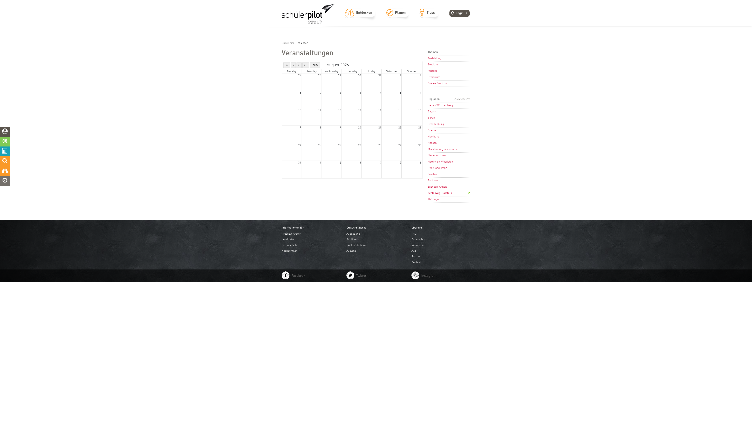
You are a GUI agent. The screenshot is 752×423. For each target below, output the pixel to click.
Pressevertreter (291, 233)
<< (286, 65)
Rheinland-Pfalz (437, 168)
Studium (433, 64)
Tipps (428, 17)
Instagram (429, 275)
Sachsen (433, 180)
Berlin (431, 118)
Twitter (361, 275)
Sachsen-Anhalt (437, 186)
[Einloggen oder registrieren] (5, 132)
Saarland (433, 174)
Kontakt (416, 262)
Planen (397, 17)
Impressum (418, 245)
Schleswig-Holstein (440, 193)
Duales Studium (437, 83)
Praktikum (434, 77)
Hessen (432, 143)
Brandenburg (436, 124)
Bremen (432, 130)
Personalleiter (290, 245)
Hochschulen (289, 250)
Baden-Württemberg (440, 105)
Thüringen (434, 199)
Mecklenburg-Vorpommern (444, 149)
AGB (414, 250)
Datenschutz (419, 239)
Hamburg (433, 136)
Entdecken (359, 17)
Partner (416, 256)
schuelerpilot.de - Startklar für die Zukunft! (308, 14)
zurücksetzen (462, 99)
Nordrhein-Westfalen (440, 161)
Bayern (432, 111)
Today (314, 65)
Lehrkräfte (288, 239)
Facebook (298, 275)
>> (305, 65)
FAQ (413, 233)
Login (459, 13)
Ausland (432, 71)
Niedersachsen (437, 155)
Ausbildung (434, 58)
